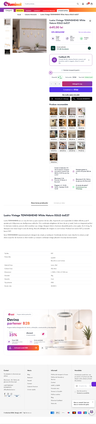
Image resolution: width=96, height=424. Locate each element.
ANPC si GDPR (55, 385)
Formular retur (55, 388)
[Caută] (78, 4)
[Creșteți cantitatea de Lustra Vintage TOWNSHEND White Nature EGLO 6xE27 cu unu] (59, 83)
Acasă (19, 15)
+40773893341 (8, 385)
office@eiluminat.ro (9, 390)
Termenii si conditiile (83, 393)
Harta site (54, 403)
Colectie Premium (49, 11)
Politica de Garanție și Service (57, 378)
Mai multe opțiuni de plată (70, 95)
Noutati (28, 11)
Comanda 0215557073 (83, 99)
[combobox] (52, 4)
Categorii (9, 10)
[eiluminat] (13, 4)
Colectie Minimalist (31, 15)
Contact (37, 11)
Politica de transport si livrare (59, 374)
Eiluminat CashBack (56, 400)
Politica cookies (55, 394)
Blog (28, 374)
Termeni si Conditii (56, 391)
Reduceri (20, 11)
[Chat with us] (92, 412)
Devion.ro (28, 413)
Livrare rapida (63, 11)
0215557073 (7, 387)
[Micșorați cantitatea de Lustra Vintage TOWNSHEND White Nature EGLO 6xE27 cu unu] (51, 83)
